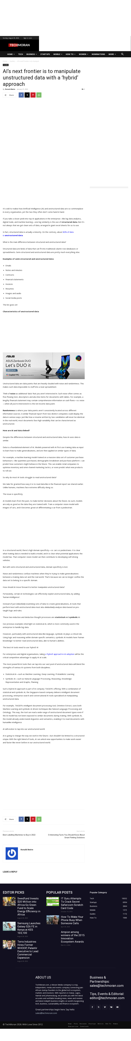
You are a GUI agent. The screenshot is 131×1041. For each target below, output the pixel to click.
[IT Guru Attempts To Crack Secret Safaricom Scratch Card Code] (52, 901)
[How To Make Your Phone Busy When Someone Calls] (52, 919)
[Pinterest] (33, 95)
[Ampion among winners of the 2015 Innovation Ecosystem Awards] (52, 934)
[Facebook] (21, 95)
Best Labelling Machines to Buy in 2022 (19, 835)
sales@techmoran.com (46, 1013)
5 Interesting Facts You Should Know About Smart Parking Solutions (66, 836)
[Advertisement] (65, 18)
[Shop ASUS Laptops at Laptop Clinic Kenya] (44, 365)
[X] (27, 95)
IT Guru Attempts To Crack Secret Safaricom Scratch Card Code (72, 903)
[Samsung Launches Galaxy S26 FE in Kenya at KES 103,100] (9, 926)
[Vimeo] (104, 1007)
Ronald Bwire (10, 89)
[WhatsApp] (38, 95)
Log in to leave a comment (14, 876)
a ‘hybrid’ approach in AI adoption (60, 654)
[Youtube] (117, 1007)
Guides (6, 65)
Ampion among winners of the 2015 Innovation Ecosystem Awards (73, 936)
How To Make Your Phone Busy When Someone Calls (72, 920)
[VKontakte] (111, 1007)
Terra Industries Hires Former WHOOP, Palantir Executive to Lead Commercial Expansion (27, 949)
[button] (122, 54)
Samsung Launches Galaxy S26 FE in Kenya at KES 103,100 (28, 928)
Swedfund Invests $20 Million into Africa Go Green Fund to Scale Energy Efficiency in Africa (28, 906)
